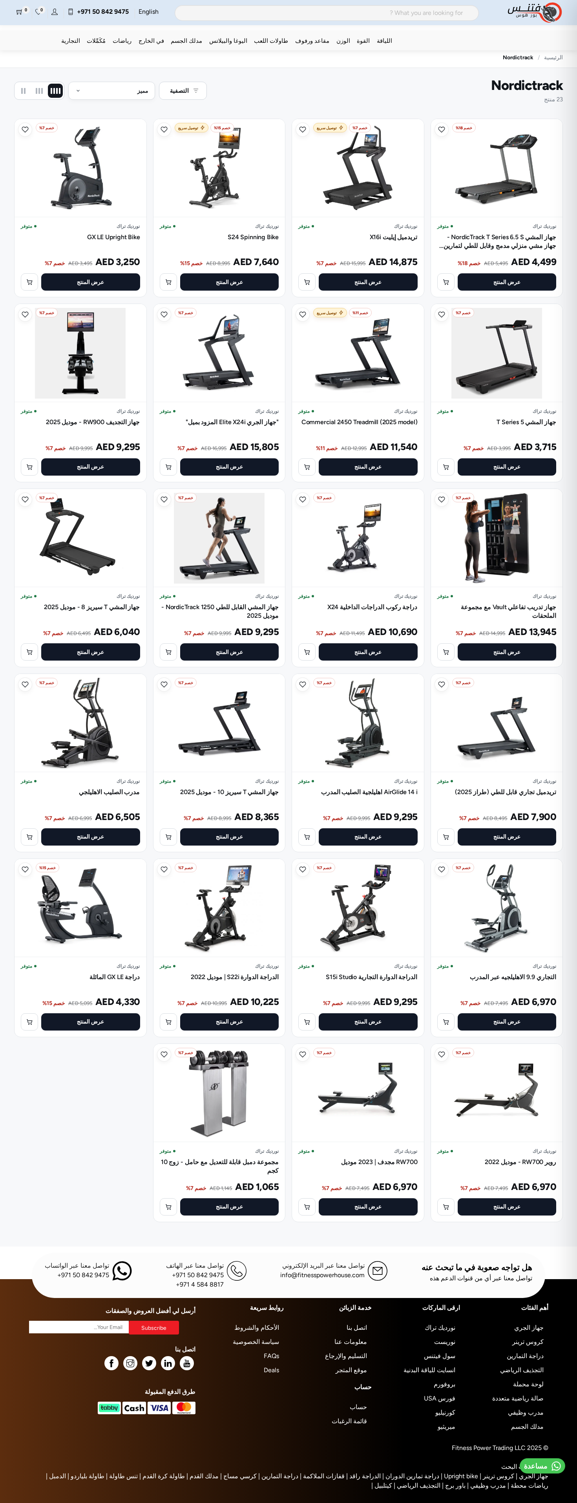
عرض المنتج (506, 282)
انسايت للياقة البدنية (429, 1370)
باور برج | (454, 1485)
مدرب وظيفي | (486, 1485)
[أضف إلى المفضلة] (442, 130)
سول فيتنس (439, 1356)
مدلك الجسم (186, 40)
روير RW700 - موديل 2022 (520, 1162)
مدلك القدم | (202, 1476)
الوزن (343, 40)
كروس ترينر (528, 1342)
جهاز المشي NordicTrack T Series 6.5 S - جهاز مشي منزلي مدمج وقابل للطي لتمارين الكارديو (500, 241)
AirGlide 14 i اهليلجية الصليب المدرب (369, 792)
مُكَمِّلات (96, 40)
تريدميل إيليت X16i (394, 237)
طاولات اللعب (271, 40)
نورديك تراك (440, 1327)
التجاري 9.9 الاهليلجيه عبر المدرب (513, 977)
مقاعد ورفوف (312, 40)
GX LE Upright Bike (113, 237)
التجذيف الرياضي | (417, 1485)
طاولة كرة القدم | (162, 1476)
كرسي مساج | (238, 1476)
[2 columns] (23, 91)
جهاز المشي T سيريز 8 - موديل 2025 (92, 607)
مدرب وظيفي (526, 1412)
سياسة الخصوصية (256, 1342)
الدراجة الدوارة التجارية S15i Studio (371, 977)
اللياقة (384, 40)
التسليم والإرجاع (346, 1356)
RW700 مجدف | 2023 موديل (379, 1162)
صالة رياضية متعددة (518, 1398)
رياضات (122, 40)
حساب (358, 1407)
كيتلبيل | (381, 1485)
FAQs (271, 1356)
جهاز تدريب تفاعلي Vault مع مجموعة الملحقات (508, 611)
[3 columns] (39, 91)
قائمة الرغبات (349, 1421)
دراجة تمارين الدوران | (410, 1476)
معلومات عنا (350, 1342)
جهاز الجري (529, 1327)
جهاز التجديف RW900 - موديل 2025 (93, 422)
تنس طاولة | (122, 1476)
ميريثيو (446, 1426)
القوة (363, 40)
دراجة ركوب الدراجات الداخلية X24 (372, 607)
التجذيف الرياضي (522, 1370)
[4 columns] (55, 91)
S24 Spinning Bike (253, 237)
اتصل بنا (357, 1327)
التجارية (70, 40)
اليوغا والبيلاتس (228, 40)
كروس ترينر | (497, 1476)
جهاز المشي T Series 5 (526, 422)
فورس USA (439, 1398)
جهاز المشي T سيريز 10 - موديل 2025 (229, 792)
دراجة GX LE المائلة (114, 977)
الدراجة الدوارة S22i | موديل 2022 (235, 977)
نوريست (444, 1342)
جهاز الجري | (532, 1476)
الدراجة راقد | (363, 1476)
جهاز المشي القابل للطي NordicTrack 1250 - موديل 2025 (220, 611)
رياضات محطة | (528, 1485)
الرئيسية (553, 57)
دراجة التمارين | (278, 1476)
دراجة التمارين (525, 1356)
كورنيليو (445, 1412)
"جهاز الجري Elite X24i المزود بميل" (232, 422)
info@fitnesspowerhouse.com (322, 1275)
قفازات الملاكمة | (322, 1476)
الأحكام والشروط (256, 1327)
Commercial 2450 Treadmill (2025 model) (359, 422)
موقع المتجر (351, 1370)
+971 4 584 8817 (200, 1284)
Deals (271, 1370)
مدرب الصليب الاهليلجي (109, 792)
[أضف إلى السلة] (446, 282)
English (149, 11)
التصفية (179, 90)
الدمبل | (56, 1476)
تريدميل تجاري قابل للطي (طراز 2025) (505, 792)
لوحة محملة (528, 1384)
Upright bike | (459, 1476)
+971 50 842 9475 (101, 11)
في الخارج (151, 40)
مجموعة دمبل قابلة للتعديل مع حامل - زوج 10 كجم (220, 1166)
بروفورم (444, 1384)
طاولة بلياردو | (86, 1476)
